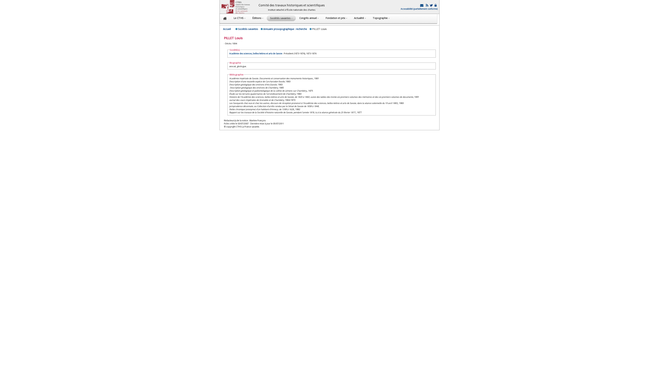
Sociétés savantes (248, 29)
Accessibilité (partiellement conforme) (419, 8)
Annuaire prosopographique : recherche (285, 29)
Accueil (227, 29)
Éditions (257, 18)
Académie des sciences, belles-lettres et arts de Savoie (255, 53)
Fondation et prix (336, 18)
